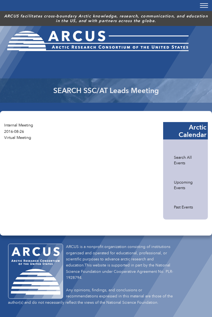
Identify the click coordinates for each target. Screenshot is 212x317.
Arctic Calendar (192, 130)
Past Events (183, 207)
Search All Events (183, 160)
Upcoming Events (183, 185)
